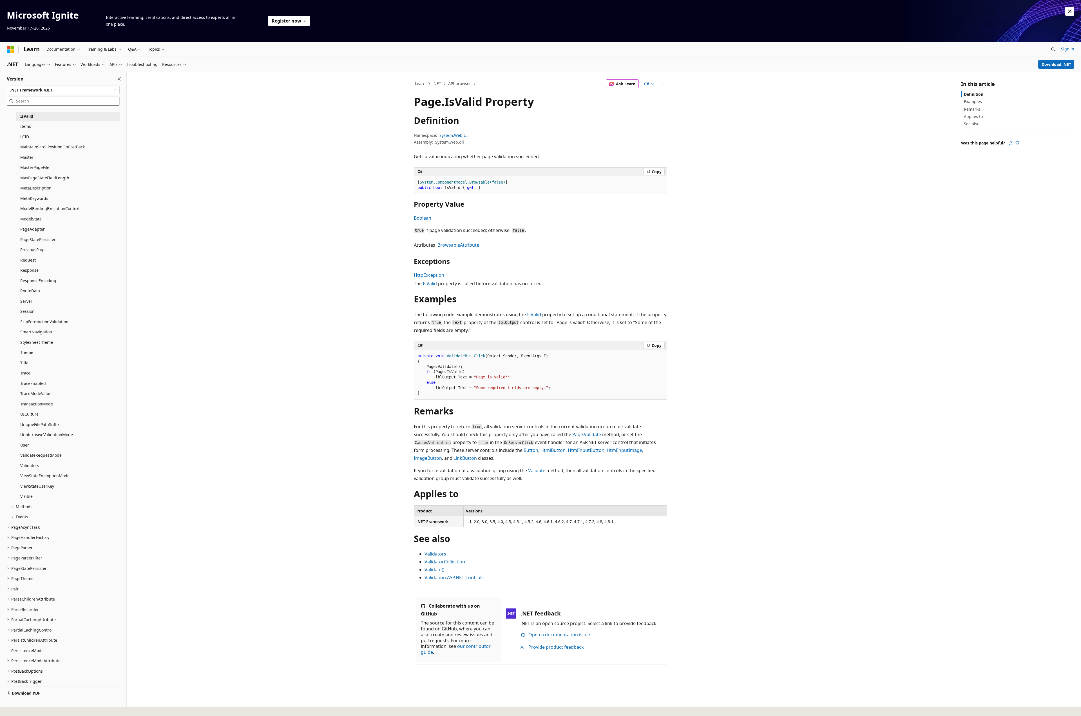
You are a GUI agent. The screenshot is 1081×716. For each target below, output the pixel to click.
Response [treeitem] (29, 270)
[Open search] (1053, 49)
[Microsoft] (10, 49)
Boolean (422, 218)
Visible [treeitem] (26, 496)
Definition (973, 94)
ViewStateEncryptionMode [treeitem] (45, 475)
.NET (436, 83)
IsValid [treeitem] (26, 116)
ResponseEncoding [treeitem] (38, 280)
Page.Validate (586, 434)
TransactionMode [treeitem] (36, 404)
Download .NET (1056, 64)
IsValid (430, 283)
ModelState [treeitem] (31, 219)
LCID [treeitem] (24, 136)
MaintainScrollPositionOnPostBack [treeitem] (52, 147)
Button (531, 450)
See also (971, 123)
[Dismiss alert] (1069, 11)
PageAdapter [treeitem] (32, 229)
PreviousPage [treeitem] (33, 249)
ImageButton (428, 458)
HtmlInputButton (586, 450)
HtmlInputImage (624, 450)
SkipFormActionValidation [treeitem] (44, 321)
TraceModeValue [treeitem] (36, 393)
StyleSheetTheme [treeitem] (36, 342)
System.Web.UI (453, 135)
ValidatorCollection (445, 562)
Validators (435, 554)
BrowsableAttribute (458, 245)
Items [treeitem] (25, 126)
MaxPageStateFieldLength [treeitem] (44, 177)
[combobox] (63, 90)
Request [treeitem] (28, 260)
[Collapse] (119, 78)
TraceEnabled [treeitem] (33, 383)
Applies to (973, 116)
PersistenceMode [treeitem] (27, 650)
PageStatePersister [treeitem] (38, 239)
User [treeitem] (24, 445)
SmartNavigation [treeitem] (36, 331)
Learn (420, 83)
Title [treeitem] (24, 362)
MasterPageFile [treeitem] (34, 167)
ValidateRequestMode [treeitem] (41, 455)
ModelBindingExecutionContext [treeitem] (50, 208)
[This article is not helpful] (1017, 143)
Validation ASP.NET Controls (454, 577)
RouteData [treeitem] (30, 290)
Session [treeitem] (27, 311)
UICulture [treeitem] (29, 414)
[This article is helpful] (1010, 143)
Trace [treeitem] (25, 373)
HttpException (429, 275)
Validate (536, 470)
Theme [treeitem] (26, 352)
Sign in (1067, 49)
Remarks (972, 109)
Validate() (435, 569)
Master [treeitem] (26, 157)
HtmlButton (553, 450)
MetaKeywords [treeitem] (34, 198)
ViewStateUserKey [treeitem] (37, 486)
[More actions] (662, 83)
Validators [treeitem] (29, 465)
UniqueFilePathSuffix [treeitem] (39, 424)
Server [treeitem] (26, 301)
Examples (973, 101)
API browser (459, 83)
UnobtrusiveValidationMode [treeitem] (46, 434)
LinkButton (465, 458)
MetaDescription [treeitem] (36, 188)
